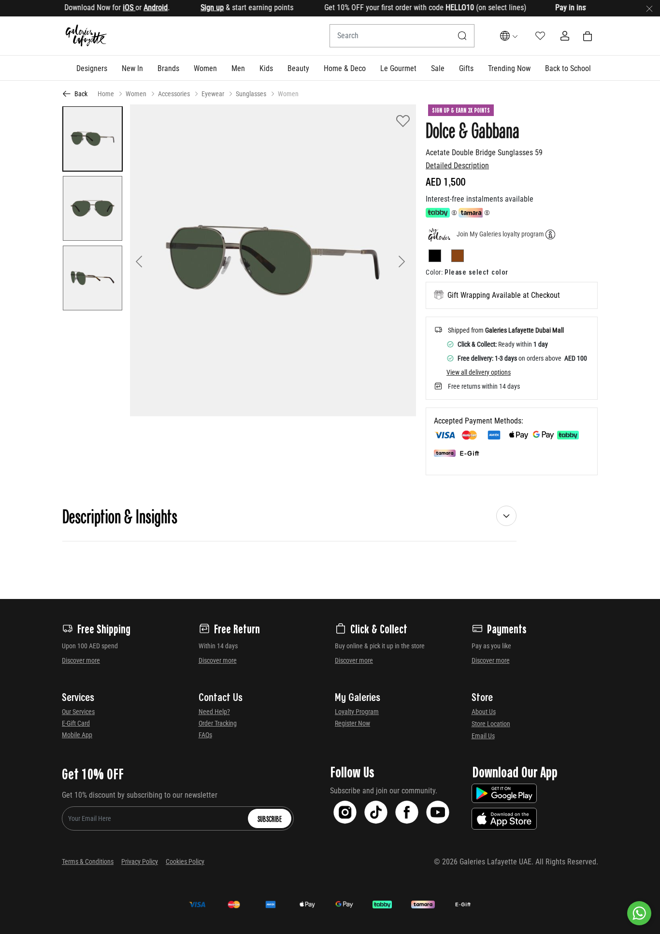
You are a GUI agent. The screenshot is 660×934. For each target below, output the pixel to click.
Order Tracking (218, 723)
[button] (91, 68)
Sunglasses (251, 94)
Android (140, 7)
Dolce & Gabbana (472, 129)
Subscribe (270, 818)
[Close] (649, 8)
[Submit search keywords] (462, 35)
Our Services (78, 711)
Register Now (352, 723)
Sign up (196, 7)
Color (434, 272)
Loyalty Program (357, 711)
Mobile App (77, 735)
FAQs (205, 735)
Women (136, 94)
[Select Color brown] (457, 257)
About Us (484, 711)
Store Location (491, 724)
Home (106, 94)
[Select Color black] (439, 257)
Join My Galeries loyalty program (500, 234)
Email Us (483, 736)
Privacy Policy (139, 861)
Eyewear (212, 94)
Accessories (174, 94)
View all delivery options (478, 372)
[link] (168, 68)
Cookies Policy (185, 861)
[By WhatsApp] (639, 913)
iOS (113, 7)
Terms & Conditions (88, 861)
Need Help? (214, 711)
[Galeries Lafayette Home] (86, 36)
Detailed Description (457, 165)
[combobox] (402, 35)
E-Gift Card (76, 723)
